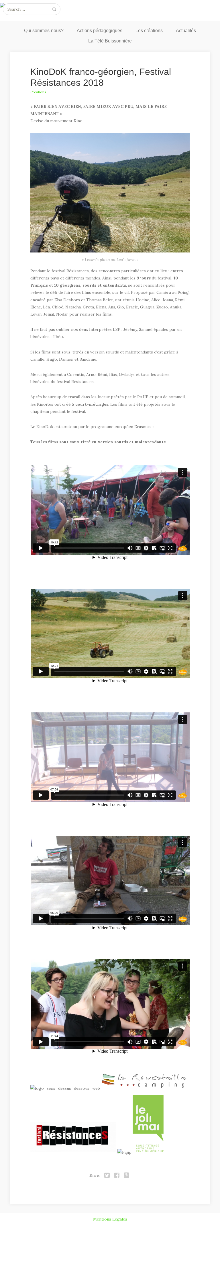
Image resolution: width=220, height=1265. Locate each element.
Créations (38, 92)
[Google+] (126, 1175)
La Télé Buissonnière (110, 40)
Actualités (186, 30)
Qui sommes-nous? (44, 30)
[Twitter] (107, 1175)
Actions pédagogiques (99, 30)
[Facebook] (117, 1175)
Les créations (149, 30)
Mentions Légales (110, 1219)
